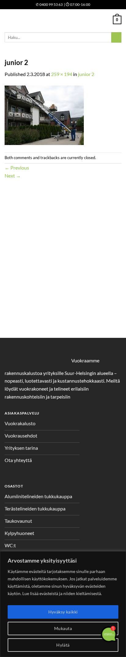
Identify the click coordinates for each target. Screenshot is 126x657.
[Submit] (116, 37)
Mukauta (63, 628)
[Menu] (8, 19)
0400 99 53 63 (49, 4)
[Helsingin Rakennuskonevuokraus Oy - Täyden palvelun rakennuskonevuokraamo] (63, 20)
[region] (63, 604)
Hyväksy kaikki (63, 611)
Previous (17, 167)
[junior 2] (44, 114)
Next (13, 175)
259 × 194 (61, 74)
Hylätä (63, 644)
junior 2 (86, 74)
